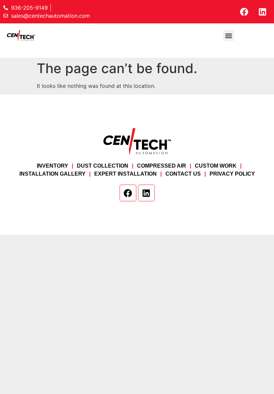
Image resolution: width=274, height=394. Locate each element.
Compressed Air (161, 166)
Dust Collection (102, 166)
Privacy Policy (232, 174)
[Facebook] (244, 11)
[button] (228, 35)
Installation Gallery (52, 174)
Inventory (52, 166)
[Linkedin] (262, 11)
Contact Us (183, 174)
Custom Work (216, 166)
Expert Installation (125, 174)
